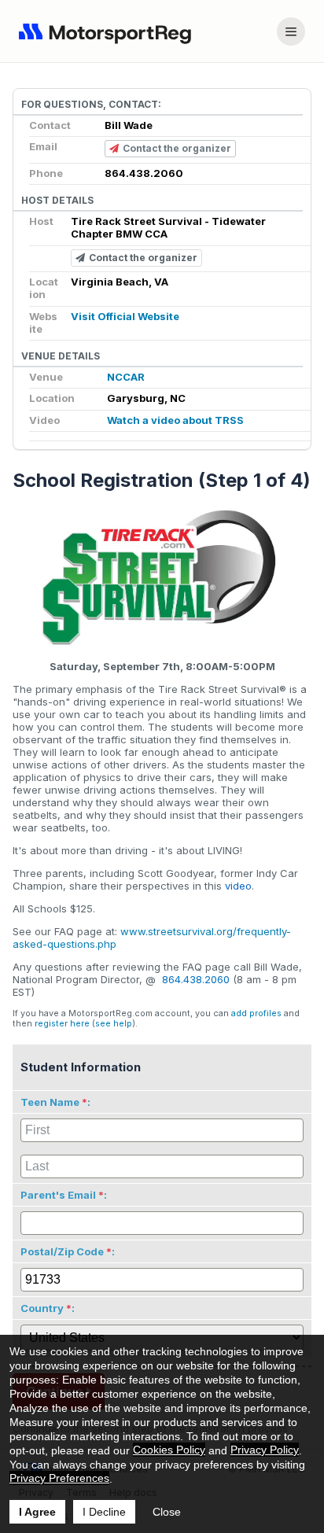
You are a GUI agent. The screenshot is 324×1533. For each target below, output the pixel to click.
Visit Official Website (125, 316)
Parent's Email (58, 1194)
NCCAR (126, 376)
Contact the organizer (177, 148)
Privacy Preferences (59, 1478)
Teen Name (49, 1102)
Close (167, 1511)
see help (113, 1024)
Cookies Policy (169, 1449)
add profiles (256, 1013)
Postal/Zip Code (62, 1251)
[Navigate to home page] (108, 31)
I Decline (104, 1511)
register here (62, 1024)
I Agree (37, 1511)
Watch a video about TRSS (175, 420)
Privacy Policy (264, 1449)
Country (42, 1308)
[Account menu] (291, 31)
